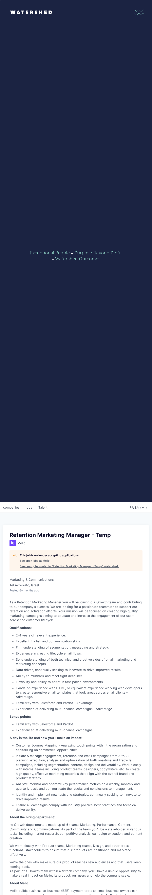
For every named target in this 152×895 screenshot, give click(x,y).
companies (11, 507)
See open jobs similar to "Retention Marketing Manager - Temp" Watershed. (69, 566)
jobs (29, 507)
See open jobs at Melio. (35, 560)
